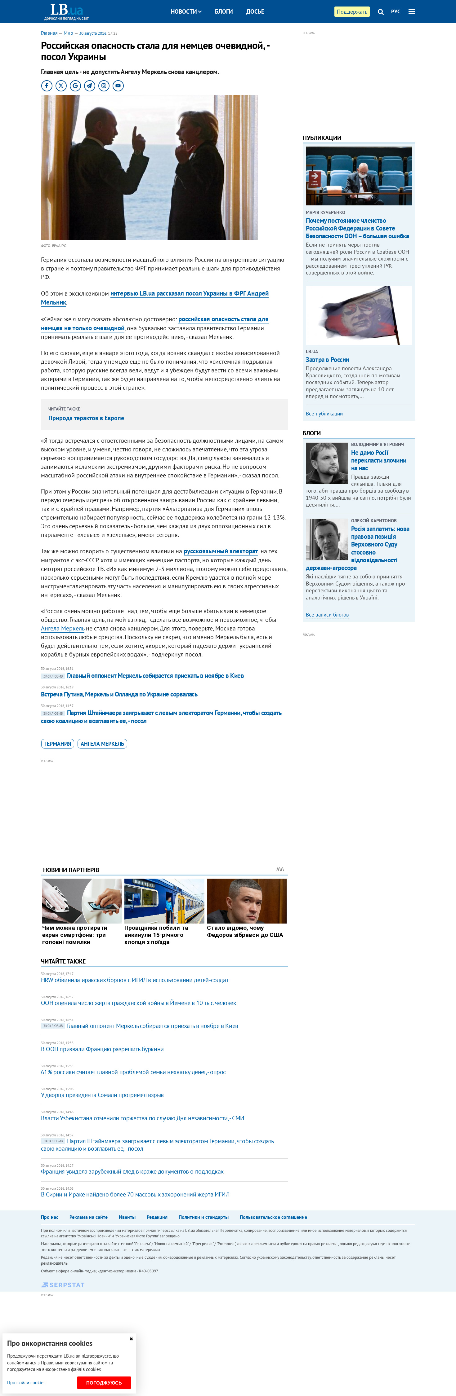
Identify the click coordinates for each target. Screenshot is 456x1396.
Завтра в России (327, 359)
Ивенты (127, 1217)
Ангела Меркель (62, 628)
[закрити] (131, 1339)
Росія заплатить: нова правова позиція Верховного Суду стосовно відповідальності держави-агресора (357, 548)
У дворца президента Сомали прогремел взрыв (102, 1095)
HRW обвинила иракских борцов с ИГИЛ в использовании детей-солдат (134, 980)
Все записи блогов (327, 614)
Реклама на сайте (88, 1217)
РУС (395, 11)
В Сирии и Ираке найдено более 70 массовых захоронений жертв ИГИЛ (135, 1194)
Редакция (157, 1217)
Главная (49, 33)
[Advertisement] (164, 808)
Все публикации (324, 413)
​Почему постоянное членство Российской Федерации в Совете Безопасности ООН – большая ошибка (357, 228)
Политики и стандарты (204, 1217)
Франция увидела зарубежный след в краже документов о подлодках (132, 1171)
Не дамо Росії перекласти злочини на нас (378, 460)
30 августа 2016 (92, 33)
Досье (255, 11)
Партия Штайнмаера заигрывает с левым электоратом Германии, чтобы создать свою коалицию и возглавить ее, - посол (161, 717)
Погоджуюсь (104, 1382)
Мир (68, 33)
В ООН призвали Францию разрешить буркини (102, 1049)
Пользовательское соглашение (273, 1217)
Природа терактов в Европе (86, 418)
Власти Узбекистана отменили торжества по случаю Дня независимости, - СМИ (142, 1118)
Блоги (224, 11)
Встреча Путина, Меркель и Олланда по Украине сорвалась (119, 694)
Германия (57, 743)
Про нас (49, 1217)
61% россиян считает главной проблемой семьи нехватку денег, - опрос (133, 1072)
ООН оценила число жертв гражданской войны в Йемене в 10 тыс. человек (138, 1003)
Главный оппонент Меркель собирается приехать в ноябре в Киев (143, 675)
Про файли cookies (26, 1382)
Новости (184, 11)
